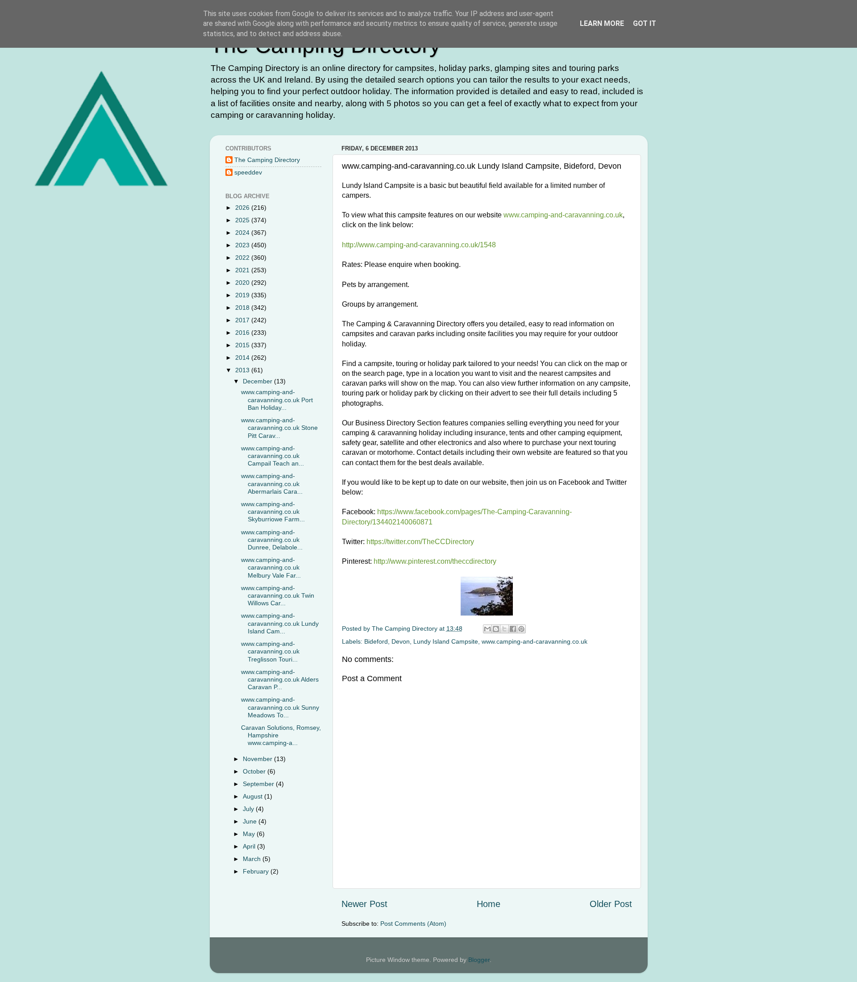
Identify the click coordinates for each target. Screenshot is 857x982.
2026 (243, 207)
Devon (400, 641)
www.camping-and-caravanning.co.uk (534, 641)
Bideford (376, 641)
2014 (243, 357)
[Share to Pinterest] (521, 628)
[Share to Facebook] (512, 628)
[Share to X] (504, 628)
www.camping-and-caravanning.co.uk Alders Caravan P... (280, 679)
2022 (243, 257)
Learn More (602, 23)
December (258, 381)
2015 (243, 345)
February (256, 871)
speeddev (248, 172)
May (250, 833)
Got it (644, 23)
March (252, 858)
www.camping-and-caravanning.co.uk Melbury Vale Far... (271, 567)
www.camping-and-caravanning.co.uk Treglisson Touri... (270, 651)
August (253, 796)
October (255, 771)
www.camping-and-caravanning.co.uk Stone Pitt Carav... (279, 427)
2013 (243, 370)
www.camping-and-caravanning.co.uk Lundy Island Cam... (280, 623)
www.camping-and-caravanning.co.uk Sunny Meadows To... (280, 707)
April (250, 846)
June (250, 821)
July (249, 808)
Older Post (611, 904)
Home (488, 904)
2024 (243, 232)
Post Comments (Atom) (413, 923)
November (258, 758)
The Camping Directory (267, 159)
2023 (243, 245)
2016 (243, 332)
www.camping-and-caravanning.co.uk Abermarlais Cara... (272, 483)
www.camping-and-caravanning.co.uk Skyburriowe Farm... (273, 511)
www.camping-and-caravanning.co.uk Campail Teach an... (272, 456)
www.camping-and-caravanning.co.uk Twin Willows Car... (277, 595)
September (259, 783)
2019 (243, 295)
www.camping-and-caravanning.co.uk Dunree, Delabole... (272, 539)
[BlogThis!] (495, 628)
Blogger (479, 959)
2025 (243, 220)
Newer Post (364, 904)
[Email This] (487, 628)
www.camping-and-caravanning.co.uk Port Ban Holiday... (277, 399)
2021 (243, 270)
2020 (243, 282)
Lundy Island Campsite (445, 641)
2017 (243, 320)
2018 (243, 307)
